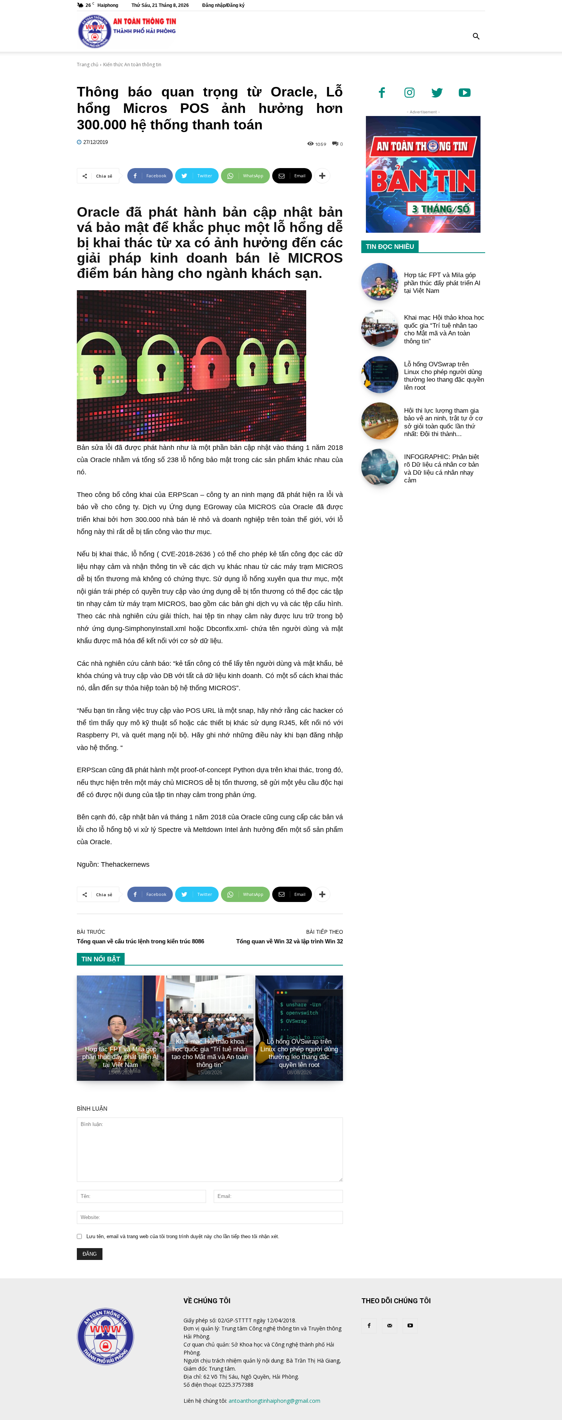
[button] (476, 37)
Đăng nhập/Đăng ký (223, 5)
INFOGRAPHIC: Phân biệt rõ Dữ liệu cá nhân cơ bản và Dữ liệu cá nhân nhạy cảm (441, 468)
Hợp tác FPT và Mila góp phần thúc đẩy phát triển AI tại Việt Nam (120, 1057)
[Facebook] (382, 93)
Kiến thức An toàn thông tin (132, 64)
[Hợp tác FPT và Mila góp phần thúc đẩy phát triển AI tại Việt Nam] (120, 1028)
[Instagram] (409, 93)
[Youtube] (464, 93)
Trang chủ (87, 64)
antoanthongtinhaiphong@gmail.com (274, 1400)
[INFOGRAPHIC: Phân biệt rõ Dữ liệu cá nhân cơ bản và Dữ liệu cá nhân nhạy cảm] (379, 467)
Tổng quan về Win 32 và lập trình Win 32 (289, 941)
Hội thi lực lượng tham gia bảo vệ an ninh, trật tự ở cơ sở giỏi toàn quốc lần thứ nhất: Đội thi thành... (443, 422)
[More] (322, 175)
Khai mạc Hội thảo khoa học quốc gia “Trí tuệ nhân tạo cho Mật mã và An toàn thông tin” (210, 1053)
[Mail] (389, 1325)
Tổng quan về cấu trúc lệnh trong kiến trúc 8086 (140, 941)
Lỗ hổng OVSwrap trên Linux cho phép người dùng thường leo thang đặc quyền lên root (299, 1053)
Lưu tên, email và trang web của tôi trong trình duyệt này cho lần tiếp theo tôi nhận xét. (182, 1236)
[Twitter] (437, 93)
